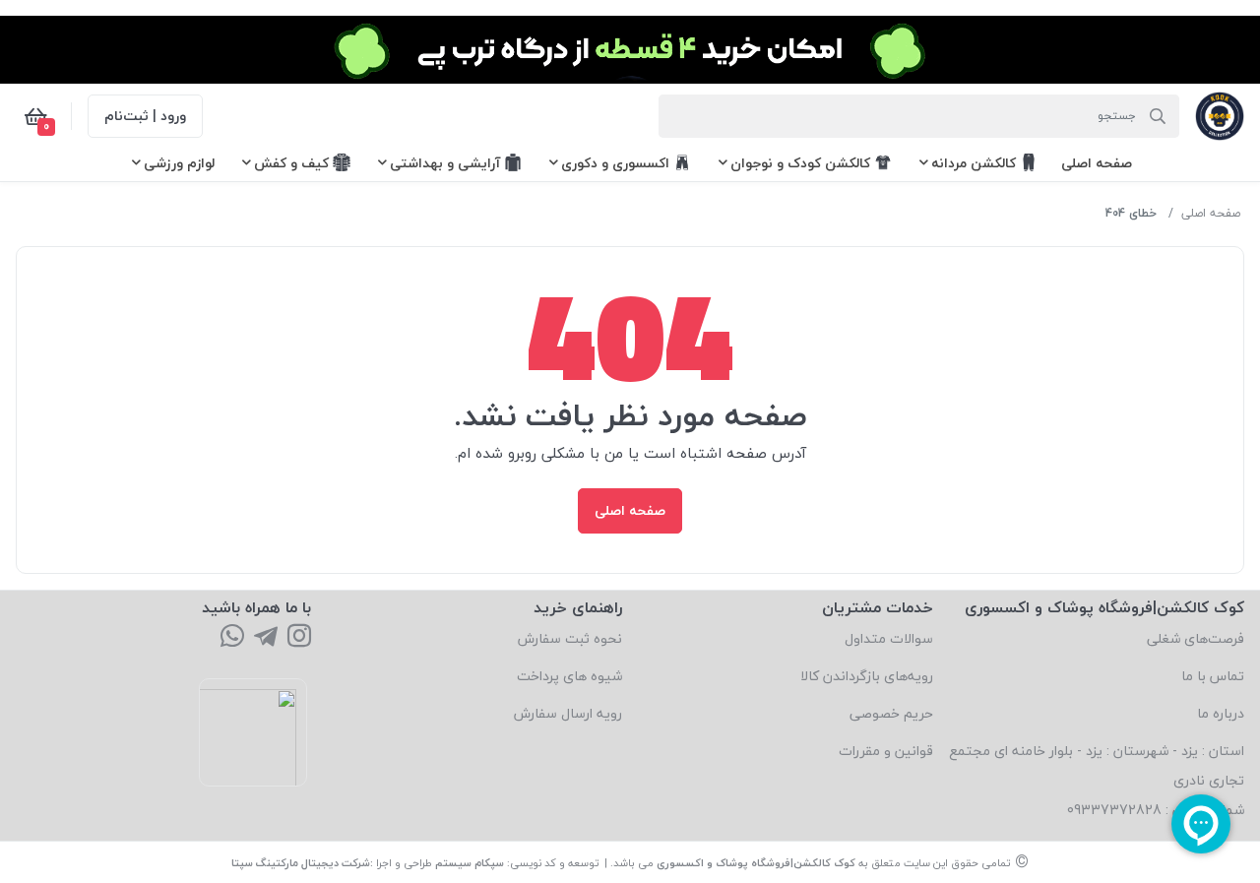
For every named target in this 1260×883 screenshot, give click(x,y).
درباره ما (1220, 713)
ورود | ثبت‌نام (145, 115)
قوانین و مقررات (886, 750)
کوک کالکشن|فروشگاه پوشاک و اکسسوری (756, 862)
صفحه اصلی (1210, 213)
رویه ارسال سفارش (568, 713)
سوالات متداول (889, 638)
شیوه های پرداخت (569, 675)
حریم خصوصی (891, 713)
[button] (1096, 163)
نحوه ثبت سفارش (570, 638)
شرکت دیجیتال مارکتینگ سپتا (300, 862)
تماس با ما (1212, 675)
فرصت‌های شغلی (1195, 638)
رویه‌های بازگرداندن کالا (866, 675)
